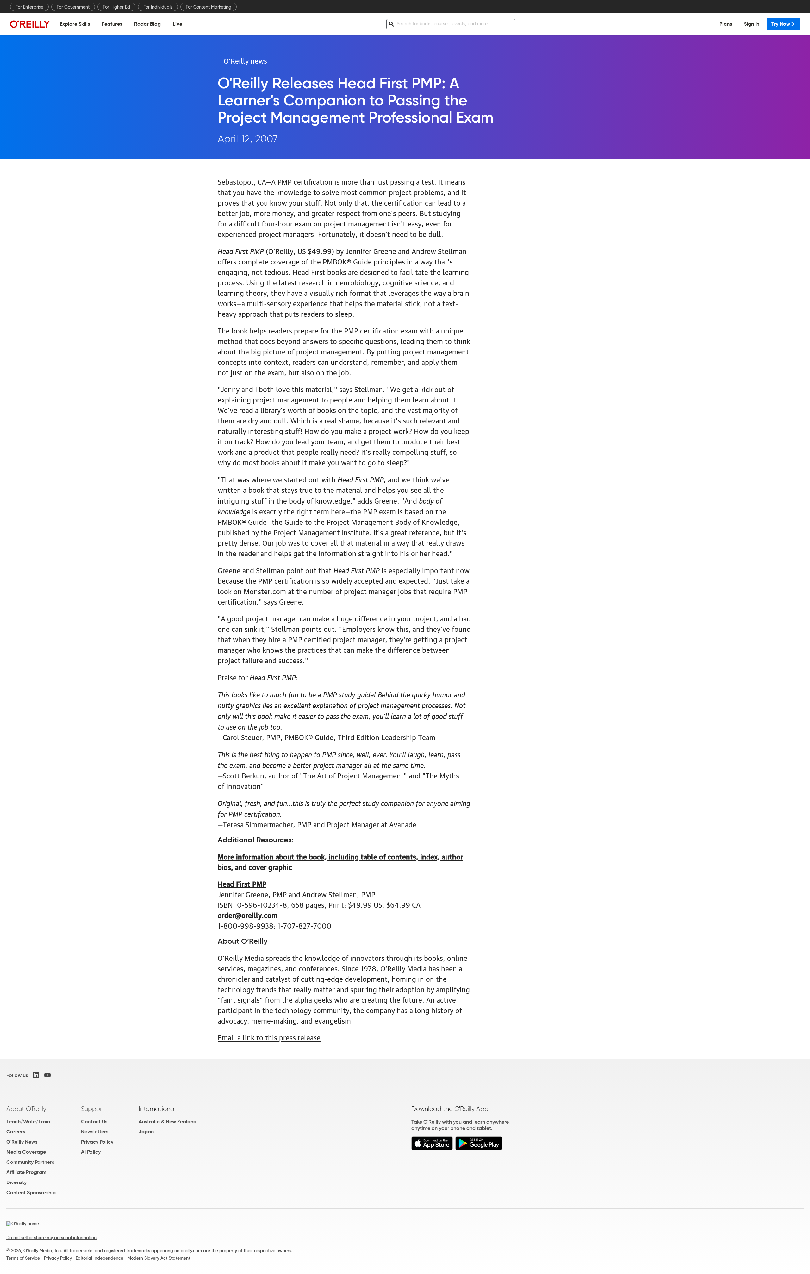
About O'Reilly (26, 1108)
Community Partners (30, 1162)
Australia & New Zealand (167, 1121)
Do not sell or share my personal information (51, 1237)
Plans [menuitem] (726, 24)
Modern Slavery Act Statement (159, 1258)
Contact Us (94, 1121)
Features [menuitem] (112, 24)
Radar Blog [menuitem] (147, 24)
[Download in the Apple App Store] (432, 1148)
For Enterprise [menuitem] (29, 7)
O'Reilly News (21, 1141)
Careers (15, 1131)
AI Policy (91, 1152)
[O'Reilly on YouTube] (47, 1075)
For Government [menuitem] (73, 7)
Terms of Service (23, 1258)
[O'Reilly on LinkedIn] (36, 1075)
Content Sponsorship (31, 1192)
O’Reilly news (245, 60)
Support (92, 1108)
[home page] (30, 24)
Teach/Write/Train (28, 1121)
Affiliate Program (26, 1172)
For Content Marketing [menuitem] (208, 7)
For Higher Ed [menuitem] (116, 7)
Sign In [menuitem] (751, 24)
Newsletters (94, 1131)
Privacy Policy (97, 1141)
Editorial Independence (99, 1258)
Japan (146, 1131)
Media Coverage (26, 1152)
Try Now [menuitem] (780, 24)
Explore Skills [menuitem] (75, 24)
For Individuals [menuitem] (157, 7)
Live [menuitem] (177, 24)
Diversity (16, 1182)
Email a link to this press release (269, 1037)
